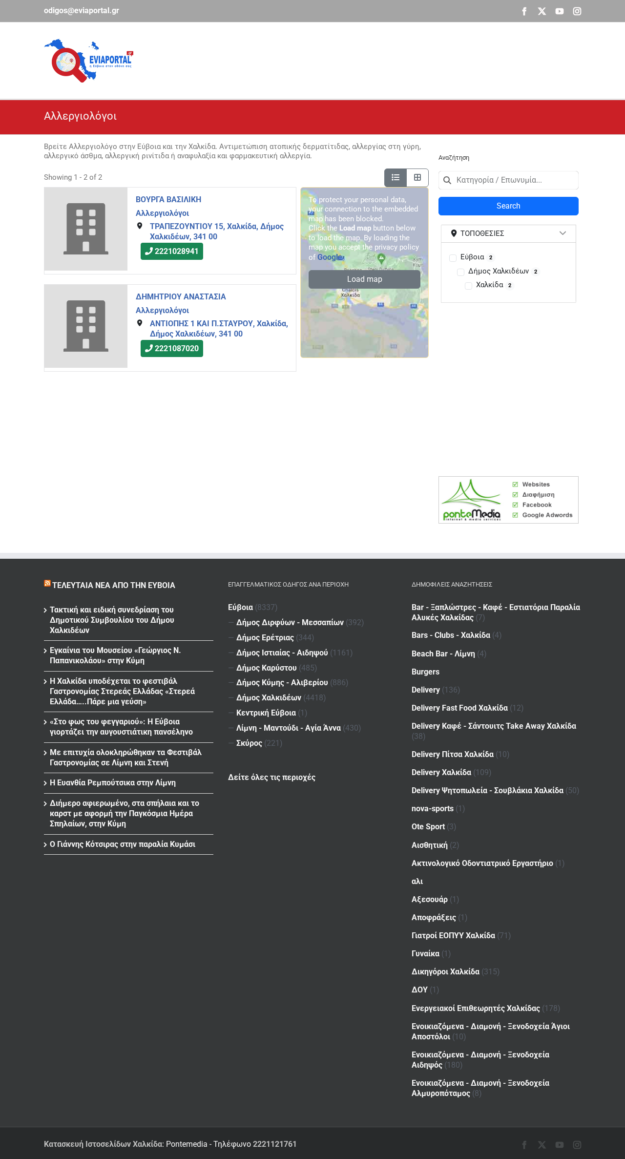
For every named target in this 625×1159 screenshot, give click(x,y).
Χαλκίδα (493, 284)
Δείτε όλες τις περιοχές (271, 777)
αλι (417, 881)
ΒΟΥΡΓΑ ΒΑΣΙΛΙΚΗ (168, 199)
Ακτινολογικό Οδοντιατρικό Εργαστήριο (482, 863)
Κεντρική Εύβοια (266, 712)
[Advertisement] (403, 59)
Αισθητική (430, 845)
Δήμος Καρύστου (266, 668)
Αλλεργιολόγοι (162, 212)
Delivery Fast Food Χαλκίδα (460, 708)
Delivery (426, 690)
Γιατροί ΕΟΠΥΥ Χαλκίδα (453, 935)
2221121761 (275, 1144)
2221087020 (177, 348)
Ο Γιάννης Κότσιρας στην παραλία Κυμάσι (122, 844)
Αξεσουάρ (430, 899)
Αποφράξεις (434, 917)
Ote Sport (428, 826)
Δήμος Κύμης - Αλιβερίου (282, 682)
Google (329, 257)
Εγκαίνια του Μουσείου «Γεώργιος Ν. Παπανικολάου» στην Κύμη (115, 655)
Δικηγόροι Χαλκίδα (445, 971)
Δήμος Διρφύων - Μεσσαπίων (290, 622)
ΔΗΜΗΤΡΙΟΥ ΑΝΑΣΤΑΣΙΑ (181, 296)
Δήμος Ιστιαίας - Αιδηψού (282, 652)
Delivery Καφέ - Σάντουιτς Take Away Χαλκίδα (494, 726)
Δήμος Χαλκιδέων (502, 271)
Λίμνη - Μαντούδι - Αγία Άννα (288, 728)
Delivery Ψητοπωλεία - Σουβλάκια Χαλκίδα (487, 790)
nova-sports (433, 808)
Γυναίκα (425, 953)
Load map (364, 279)
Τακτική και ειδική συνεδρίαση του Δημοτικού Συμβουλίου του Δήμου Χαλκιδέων (112, 620)
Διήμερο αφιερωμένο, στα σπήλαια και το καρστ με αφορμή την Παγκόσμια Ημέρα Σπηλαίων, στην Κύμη (124, 813)
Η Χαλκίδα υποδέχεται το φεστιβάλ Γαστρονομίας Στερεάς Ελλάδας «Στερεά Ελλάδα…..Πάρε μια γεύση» (122, 691)
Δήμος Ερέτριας (265, 637)
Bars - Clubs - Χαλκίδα (451, 635)
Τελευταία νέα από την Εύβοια (113, 585)
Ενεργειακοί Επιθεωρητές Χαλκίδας (476, 1008)
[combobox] (508, 180)
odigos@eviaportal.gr (81, 10)
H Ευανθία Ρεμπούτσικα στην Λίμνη (113, 782)
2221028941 (177, 251)
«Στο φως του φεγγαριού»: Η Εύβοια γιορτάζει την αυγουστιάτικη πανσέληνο (121, 727)
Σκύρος (249, 743)
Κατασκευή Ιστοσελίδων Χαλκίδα (103, 1144)
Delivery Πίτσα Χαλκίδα (453, 754)
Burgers (425, 671)
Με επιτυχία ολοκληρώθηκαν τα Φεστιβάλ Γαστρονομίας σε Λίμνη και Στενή (126, 757)
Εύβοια (476, 257)
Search (509, 206)
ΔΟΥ (420, 989)
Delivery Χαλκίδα (441, 772)
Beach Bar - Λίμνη (443, 653)
